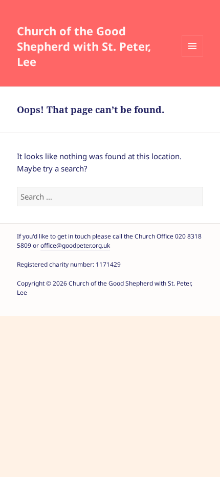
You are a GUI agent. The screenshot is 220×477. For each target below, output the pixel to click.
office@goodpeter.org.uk (75, 245)
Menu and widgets (192, 46)
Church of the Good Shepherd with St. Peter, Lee (84, 46)
